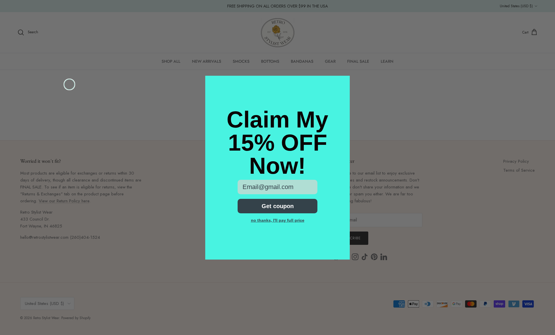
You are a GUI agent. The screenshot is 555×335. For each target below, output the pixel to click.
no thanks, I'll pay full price (277, 220)
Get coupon (278, 206)
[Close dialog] (69, 84)
